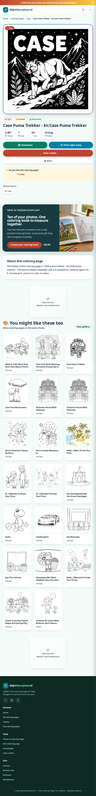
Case (28, 18)
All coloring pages (11, 717)
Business (7, 775)
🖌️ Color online (48, 153)
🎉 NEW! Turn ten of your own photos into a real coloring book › (48, 2)
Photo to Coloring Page (13, 739)
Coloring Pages (17, 18)
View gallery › (83, 326)
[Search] (83, 9)
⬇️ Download (25, 145)
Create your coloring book (24, 244)
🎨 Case (8, 191)
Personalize (8, 748)
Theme (6, 721)
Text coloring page (11, 743)
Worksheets (8, 779)
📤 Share (48, 161)
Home (5, 18)
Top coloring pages (11, 726)
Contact (6, 765)
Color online (8, 753)
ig (12, 700)
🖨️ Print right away (71, 145)
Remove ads (8, 770)
